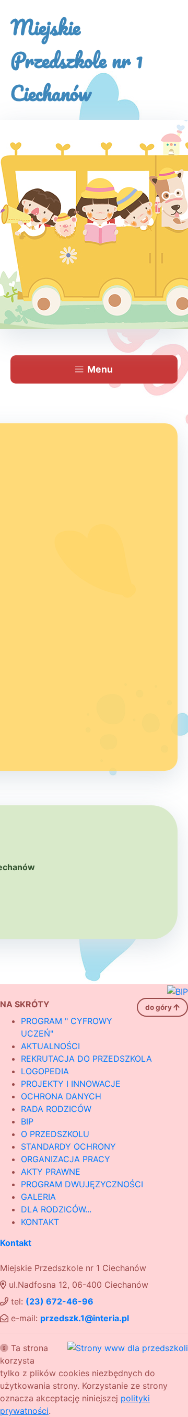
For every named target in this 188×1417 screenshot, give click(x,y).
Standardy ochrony (68, 1146)
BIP (27, 1121)
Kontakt (40, 1222)
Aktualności (50, 1046)
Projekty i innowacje (71, 1083)
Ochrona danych (61, 1096)
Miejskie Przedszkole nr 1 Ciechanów (76, 59)
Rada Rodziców (56, 1109)
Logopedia (45, 1071)
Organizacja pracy (65, 1159)
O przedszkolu (55, 1134)
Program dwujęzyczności (82, 1184)
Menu (100, 369)
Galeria (38, 1196)
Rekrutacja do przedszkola (86, 1058)
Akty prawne (50, 1171)
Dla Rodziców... (56, 1209)
